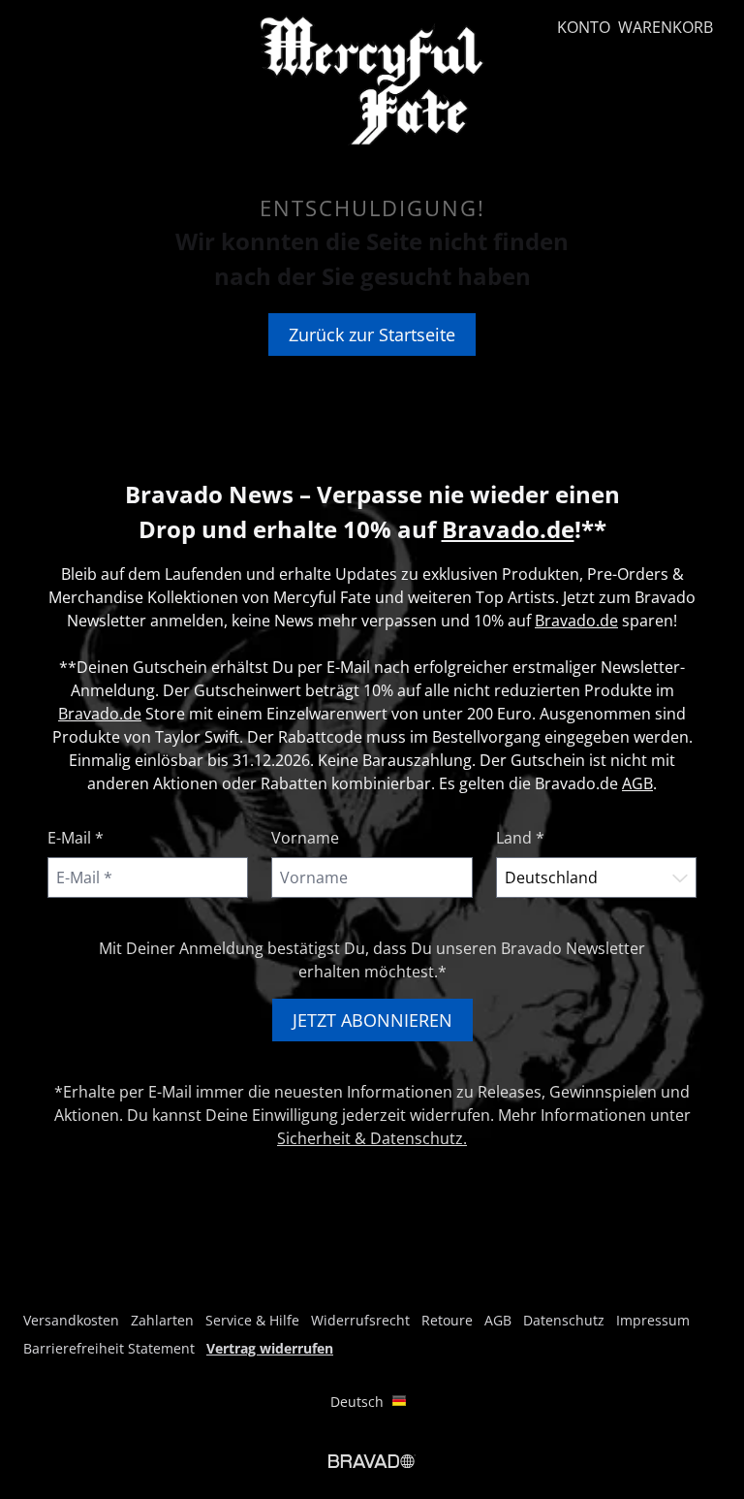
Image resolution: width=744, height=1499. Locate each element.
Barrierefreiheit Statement (109, 1348)
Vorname (305, 837)
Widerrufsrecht (360, 1320)
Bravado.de (508, 529)
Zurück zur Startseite (372, 334)
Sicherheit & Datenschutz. (372, 1138)
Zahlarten (162, 1320)
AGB (637, 783)
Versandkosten (71, 1320)
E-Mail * (75, 837)
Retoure (447, 1320)
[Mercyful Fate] (372, 80)
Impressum (653, 1320)
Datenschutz (563, 1320)
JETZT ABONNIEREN (372, 1020)
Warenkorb (665, 27)
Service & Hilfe (252, 1320)
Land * (520, 837)
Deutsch (357, 1401)
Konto (583, 27)
